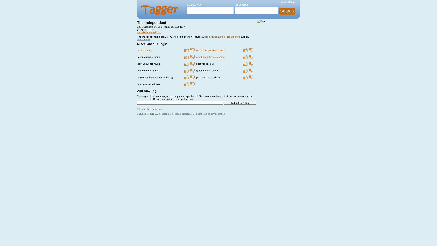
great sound (144, 50)
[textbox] (210, 10)
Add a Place (288, 2)
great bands (233, 36)
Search (287, 11)
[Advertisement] (278, 45)
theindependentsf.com (149, 32)
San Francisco (154, 109)
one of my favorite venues (210, 50)
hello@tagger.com (216, 114)
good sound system (214, 36)
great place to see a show (210, 57)
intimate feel (143, 39)
